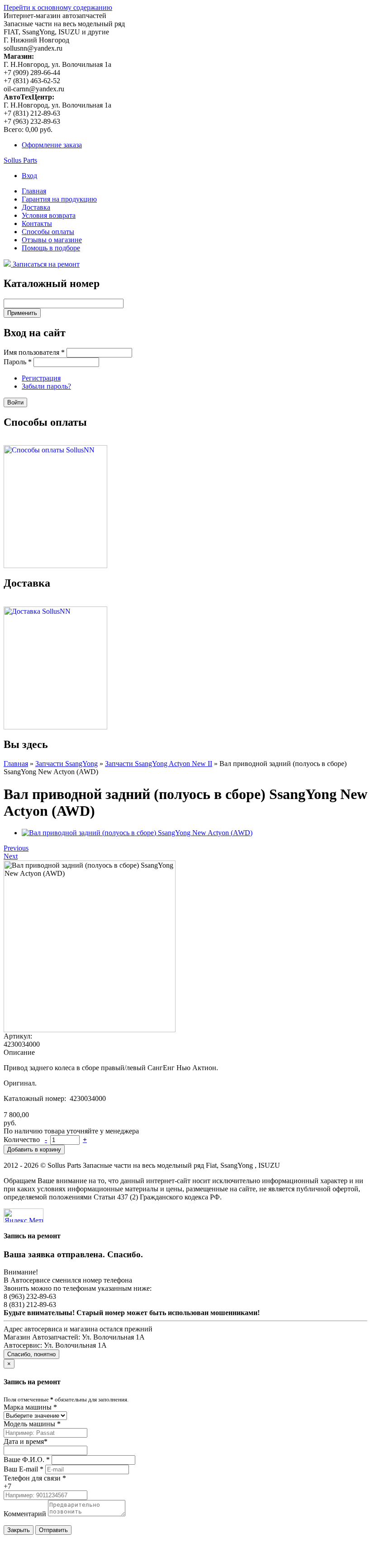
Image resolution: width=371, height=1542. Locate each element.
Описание (19, 1052)
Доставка (36, 207)
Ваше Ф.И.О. (27, 1459)
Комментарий (25, 1514)
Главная (34, 191)
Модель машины (32, 1424)
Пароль (18, 362)
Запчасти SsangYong (66, 763)
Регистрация (41, 378)
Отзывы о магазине (52, 240)
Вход (29, 175)
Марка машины (30, 1407)
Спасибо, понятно (31, 1354)
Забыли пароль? (46, 386)
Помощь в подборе (51, 248)
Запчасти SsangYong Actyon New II (158, 763)
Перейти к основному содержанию (58, 7)
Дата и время (26, 1441)
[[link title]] (137, 833)
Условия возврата (49, 215)
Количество (23, 1139)
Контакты (37, 223)
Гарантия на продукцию (59, 199)
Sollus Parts (20, 160)
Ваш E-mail (23, 1469)
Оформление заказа (52, 145)
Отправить (53, 1530)
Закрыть (18, 1530)
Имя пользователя (34, 352)
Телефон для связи (35, 1478)
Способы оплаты (48, 231)
